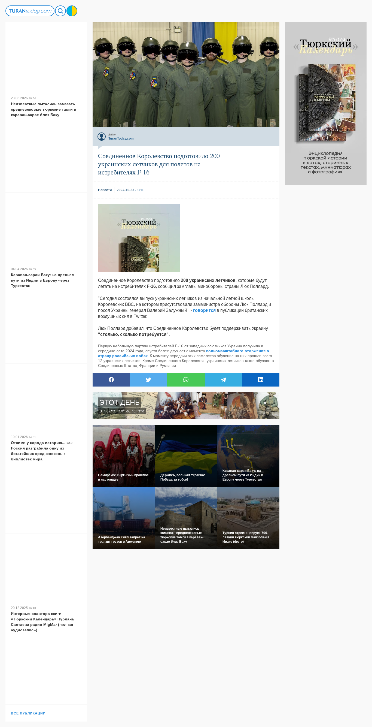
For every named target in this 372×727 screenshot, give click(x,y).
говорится (204, 310)
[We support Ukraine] (71, 10)
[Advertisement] (326, 267)
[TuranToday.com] (29, 10)
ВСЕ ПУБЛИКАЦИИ (28, 713)
